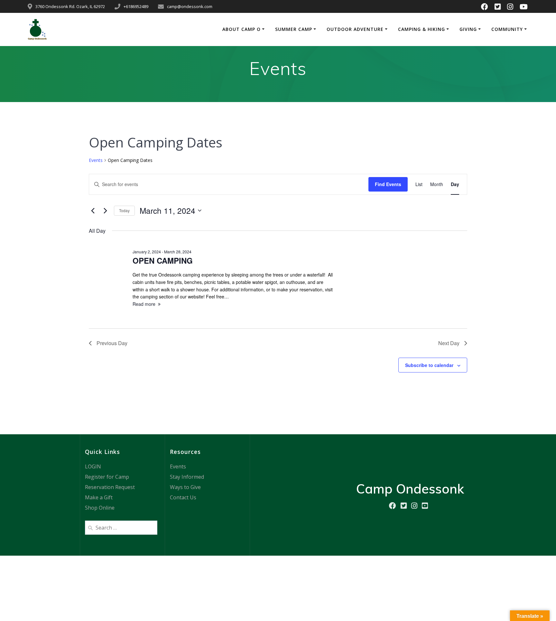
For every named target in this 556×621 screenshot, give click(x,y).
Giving (468, 29)
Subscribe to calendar (429, 365)
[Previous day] (93, 210)
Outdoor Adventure (355, 29)
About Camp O (241, 29)
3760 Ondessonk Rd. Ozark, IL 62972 (70, 6)
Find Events (388, 184)
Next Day (448, 343)
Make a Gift (99, 497)
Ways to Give (185, 487)
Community (507, 29)
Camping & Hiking (421, 29)
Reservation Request (110, 487)
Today (124, 210)
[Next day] (105, 210)
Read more (144, 304)
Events (96, 160)
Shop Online (100, 507)
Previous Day (112, 343)
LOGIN (93, 466)
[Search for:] (121, 527)
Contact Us (183, 497)
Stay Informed (187, 476)
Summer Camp (293, 29)
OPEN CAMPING (163, 260)
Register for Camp (107, 476)
